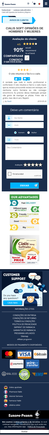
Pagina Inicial (6, 10)
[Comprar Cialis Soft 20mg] (24, 250)
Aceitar (24, 431)
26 (19, 78)
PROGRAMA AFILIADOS (24, 333)
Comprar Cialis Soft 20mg (22, 10)
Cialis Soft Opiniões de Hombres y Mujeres (16, 12)
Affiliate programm (24, 339)
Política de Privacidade (36, 427)
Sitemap (24, 336)
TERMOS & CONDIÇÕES (24, 321)
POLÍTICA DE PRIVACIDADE (24, 324)
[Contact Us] (24, 288)
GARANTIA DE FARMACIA (24, 330)
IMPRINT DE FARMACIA (24, 327)
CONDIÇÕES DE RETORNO (24, 318)
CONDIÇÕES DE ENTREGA (24, 315)
